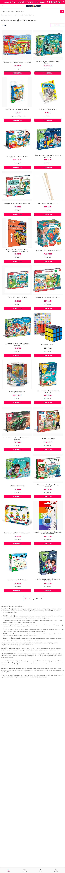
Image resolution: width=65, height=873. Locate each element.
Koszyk (56, 871)
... (33, 599)
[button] (62, 11)
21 (37, 598)
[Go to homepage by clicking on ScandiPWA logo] (33, 6)
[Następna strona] (41, 598)
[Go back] (2, 6)
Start (8, 871)
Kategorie (24, 871)
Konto (40, 871)
